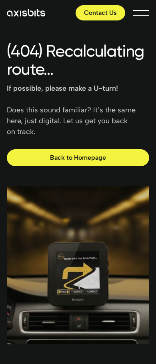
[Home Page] (26, 13)
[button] (141, 13)
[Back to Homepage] (78, 158)
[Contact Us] (100, 12)
